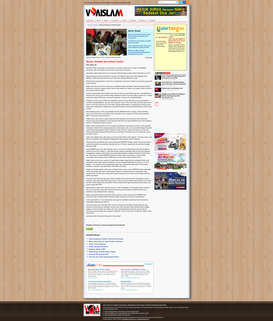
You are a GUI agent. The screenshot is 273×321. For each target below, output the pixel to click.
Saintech (124, 20)
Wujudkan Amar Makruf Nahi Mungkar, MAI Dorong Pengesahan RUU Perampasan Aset (173, 96)
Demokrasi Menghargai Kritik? (99, 254)
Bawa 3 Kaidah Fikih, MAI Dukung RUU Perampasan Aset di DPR (173, 77)
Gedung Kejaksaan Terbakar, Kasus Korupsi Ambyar (106, 239)
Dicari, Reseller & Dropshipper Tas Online (133, 269)
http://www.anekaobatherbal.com (129, 290)
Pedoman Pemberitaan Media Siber (121, 2)
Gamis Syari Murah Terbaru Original (99, 269)
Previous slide (181, 34)
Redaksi (90, 2)
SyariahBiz (152, 20)
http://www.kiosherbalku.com (95, 290)
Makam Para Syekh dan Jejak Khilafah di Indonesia (106, 241)
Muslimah (133, 20)
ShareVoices (142, 20)
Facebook (184, 2)
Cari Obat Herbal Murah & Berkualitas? (100, 281)
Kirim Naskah (106, 2)
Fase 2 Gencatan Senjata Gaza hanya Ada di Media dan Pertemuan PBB (139, 46)
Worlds (99, 20)
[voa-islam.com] (104, 12)
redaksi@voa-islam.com (129, 319)
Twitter (181, 2)
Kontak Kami (123, 305)
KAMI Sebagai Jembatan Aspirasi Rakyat (102, 252)
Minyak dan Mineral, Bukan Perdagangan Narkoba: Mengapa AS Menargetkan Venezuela (139, 52)
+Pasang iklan (148, 264)
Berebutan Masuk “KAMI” (97, 249)
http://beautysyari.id (93, 277)
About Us (110, 305)
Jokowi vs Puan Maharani (97, 244)
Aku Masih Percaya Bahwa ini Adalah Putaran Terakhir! (139, 42)
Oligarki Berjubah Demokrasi (98, 247)
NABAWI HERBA (126, 281)
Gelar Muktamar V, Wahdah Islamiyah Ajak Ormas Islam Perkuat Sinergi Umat (174, 83)
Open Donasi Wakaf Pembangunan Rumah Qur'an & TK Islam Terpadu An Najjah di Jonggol (169, 41)
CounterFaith (115, 20)
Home (85, 2)
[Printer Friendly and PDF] (89, 229)
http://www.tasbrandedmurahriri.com (130, 277)
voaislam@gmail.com (142, 319)
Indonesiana (90, 20)
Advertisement (98, 2)
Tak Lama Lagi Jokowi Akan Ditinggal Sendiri (104, 257)
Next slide (183, 34)
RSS (187, 2)
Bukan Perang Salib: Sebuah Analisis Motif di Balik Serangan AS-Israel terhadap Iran (139, 36)
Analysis (95, 25)
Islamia (106, 20)
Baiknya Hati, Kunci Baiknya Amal (172, 88)
